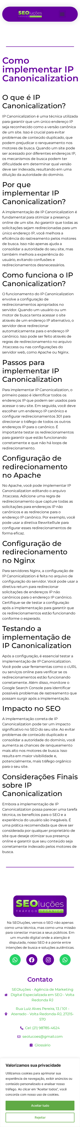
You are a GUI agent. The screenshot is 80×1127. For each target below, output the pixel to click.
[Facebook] (31, 959)
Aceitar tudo (40, 1105)
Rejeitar (40, 1117)
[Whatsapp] (15, 959)
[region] (40, 1092)
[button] (62, 14)
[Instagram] (48, 959)
